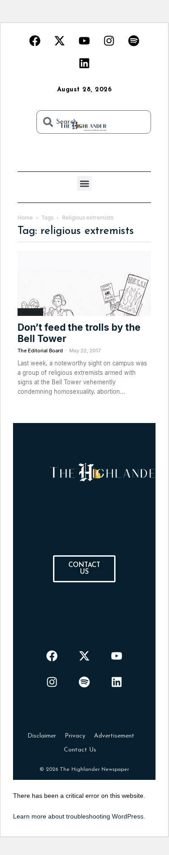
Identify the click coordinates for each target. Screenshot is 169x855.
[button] (84, 183)
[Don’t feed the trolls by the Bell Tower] (84, 283)
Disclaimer (41, 736)
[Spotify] (134, 40)
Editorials (30, 312)
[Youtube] (84, 40)
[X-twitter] (60, 40)
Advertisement (114, 736)
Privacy (75, 736)
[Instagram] (109, 40)
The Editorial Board (40, 350)
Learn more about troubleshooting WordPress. (79, 816)
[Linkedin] (84, 63)
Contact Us (80, 750)
